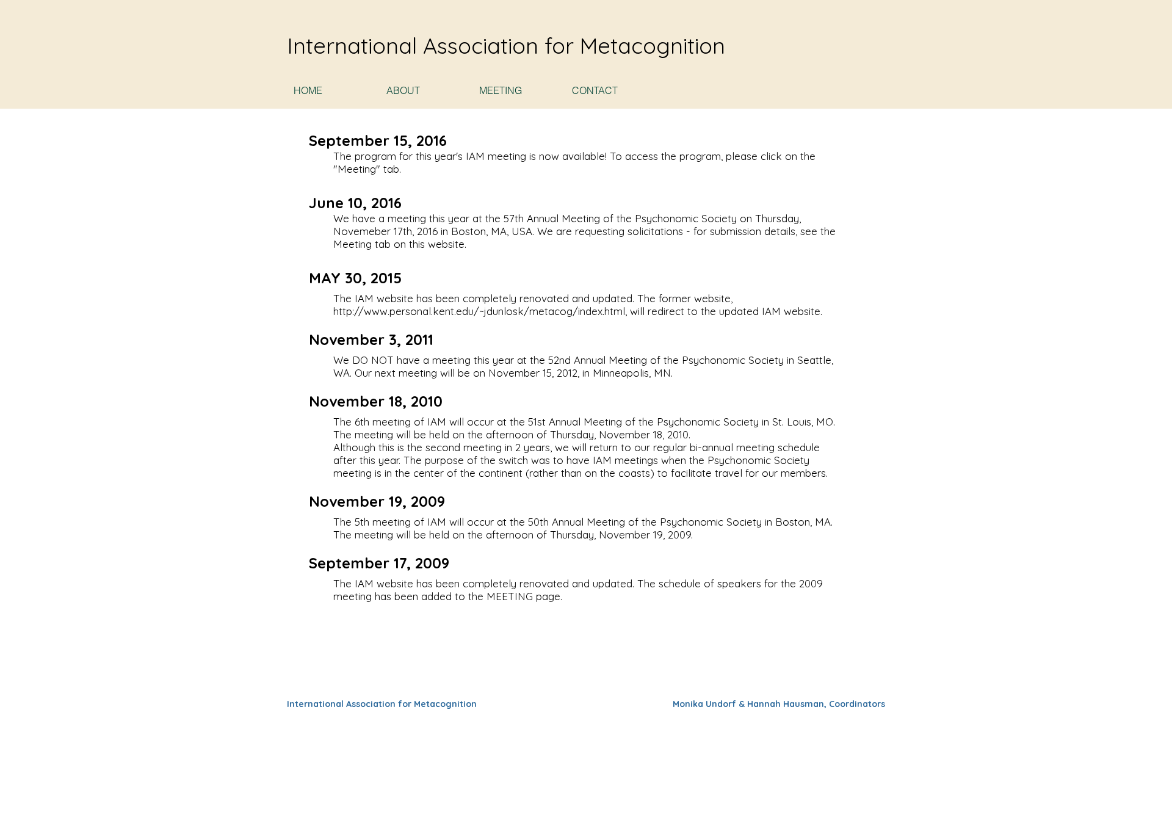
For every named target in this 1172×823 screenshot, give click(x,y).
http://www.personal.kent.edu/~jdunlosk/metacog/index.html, (480, 311)
